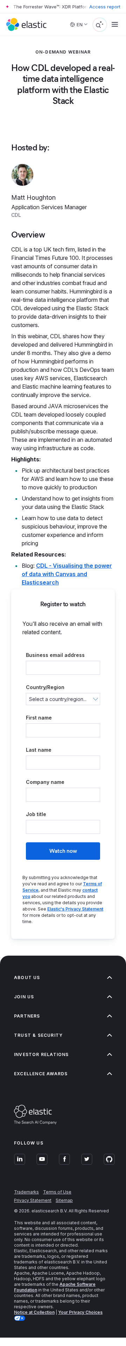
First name (39, 718)
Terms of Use (57, 1192)
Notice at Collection (34, 1312)
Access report (104, 6)
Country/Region (45, 687)
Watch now (63, 851)
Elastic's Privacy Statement (75, 909)
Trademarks (26, 1192)
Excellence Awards (41, 1073)
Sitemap (64, 1200)
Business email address (55, 655)
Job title (36, 814)
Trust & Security (38, 1035)
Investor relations (41, 1054)
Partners (27, 1016)
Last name (38, 750)
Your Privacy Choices (80, 1312)
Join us (24, 996)
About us (27, 977)
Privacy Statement (32, 1200)
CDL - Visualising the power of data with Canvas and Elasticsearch (67, 574)
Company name (45, 782)
